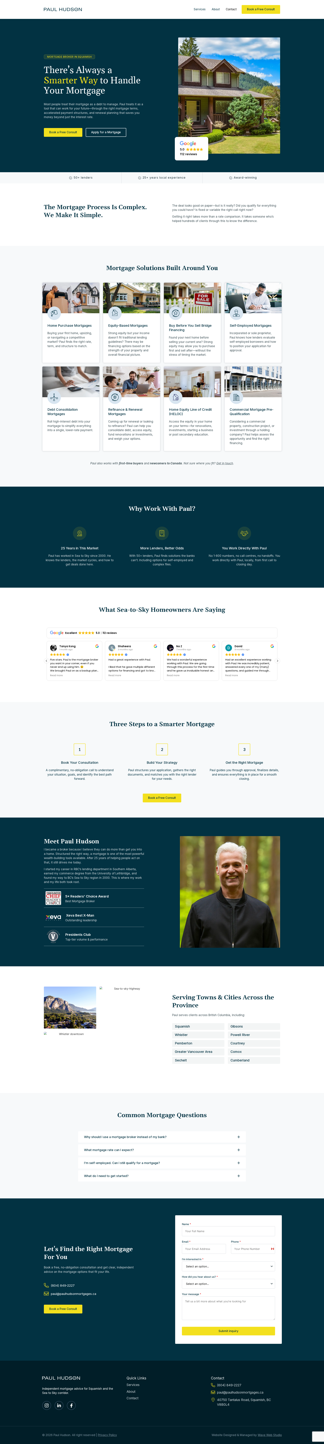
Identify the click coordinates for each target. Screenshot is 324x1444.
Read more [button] (56, 675)
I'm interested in (193, 1259)
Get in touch (224, 463)
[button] (191, 148)
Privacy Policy (107, 1435)
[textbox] (225, 1266)
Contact (231, 9)
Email (186, 1241)
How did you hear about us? (200, 1276)
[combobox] (228, 1266)
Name (186, 1224)
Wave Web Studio (270, 1435)
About (216, 9)
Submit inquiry (228, 1331)
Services (200, 9)
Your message (191, 1294)
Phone (236, 1241)
